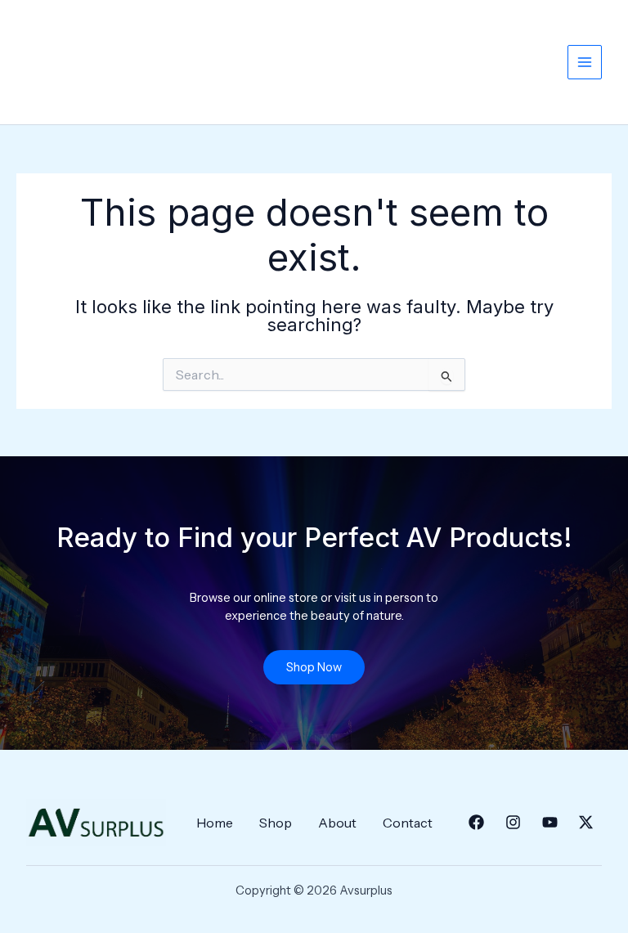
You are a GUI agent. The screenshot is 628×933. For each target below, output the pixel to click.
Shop (275, 822)
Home (214, 822)
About (337, 822)
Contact (408, 822)
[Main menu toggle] (584, 62)
